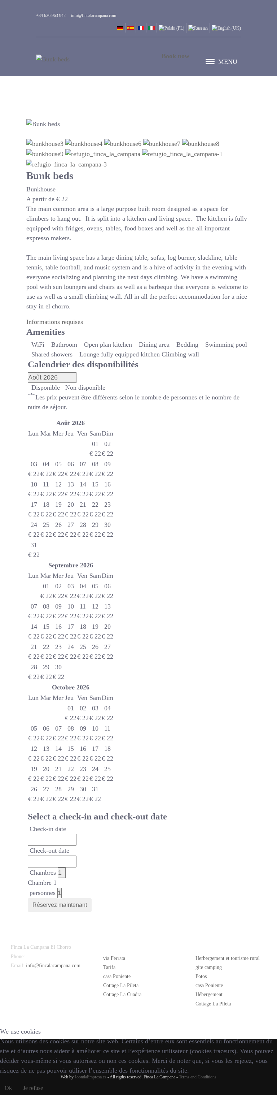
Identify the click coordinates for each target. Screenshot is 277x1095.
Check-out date (49, 850)
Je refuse (33, 1088)
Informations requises (54, 321)
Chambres (43, 872)
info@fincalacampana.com (53, 965)
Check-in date (48, 828)
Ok (8, 1088)
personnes (43, 892)
